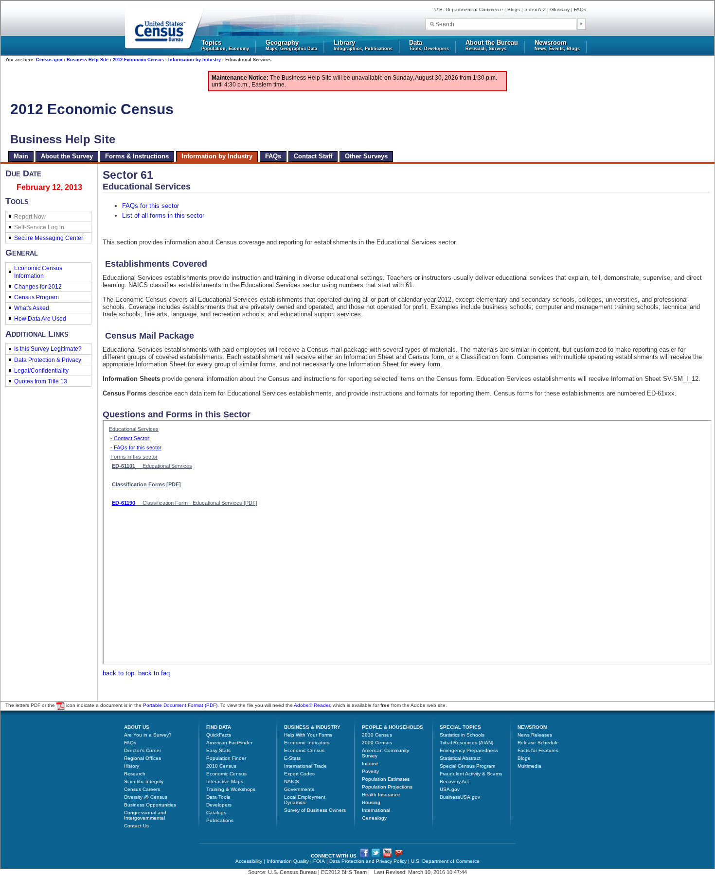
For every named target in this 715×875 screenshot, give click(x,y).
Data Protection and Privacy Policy (368, 861)
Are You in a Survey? (148, 735)
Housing (371, 802)
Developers (219, 804)
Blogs (513, 9)
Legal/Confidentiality (41, 371)
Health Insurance (381, 794)
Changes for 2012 (38, 287)
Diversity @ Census (145, 797)
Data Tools (218, 797)
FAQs (580, 9)
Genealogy (374, 818)
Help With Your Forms (308, 735)
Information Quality (288, 861)
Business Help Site (87, 59)
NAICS (291, 781)
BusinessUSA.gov (460, 797)
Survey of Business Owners (315, 810)
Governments (299, 789)
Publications (219, 820)
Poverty (370, 771)
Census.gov (49, 59)
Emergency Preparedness (469, 750)
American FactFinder (229, 742)
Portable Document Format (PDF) (180, 705)
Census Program (36, 297)
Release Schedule (538, 742)
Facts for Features (538, 750)
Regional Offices (142, 758)
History (131, 766)
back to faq (154, 673)
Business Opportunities (150, 804)
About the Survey (67, 156)
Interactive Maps (224, 781)
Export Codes (299, 773)
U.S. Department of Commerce (468, 9)
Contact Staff (313, 156)
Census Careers (142, 789)
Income (370, 763)
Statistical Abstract (460, 758)
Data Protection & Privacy (47, 360)
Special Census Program (467, 766)
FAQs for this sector (150, 205)
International (376, 810)
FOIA (319, 861)
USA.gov (450, 789)
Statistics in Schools (462, 735)
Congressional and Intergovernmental (145, 815)
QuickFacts (218, 735)
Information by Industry (194, 59)
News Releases (535, 735)
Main (21, 156)
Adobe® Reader (312, 705)
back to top (118, 673)
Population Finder (226, 758)
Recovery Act (454, 781)
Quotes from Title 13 (40, 381)
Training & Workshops (230, 789)
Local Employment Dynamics (304, 799)
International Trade (305, 766)
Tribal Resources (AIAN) (466, 742)
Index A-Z (535, 9)
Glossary (560, 9)
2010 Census (221, 766)
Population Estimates (386, 779)
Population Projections (387, 786)
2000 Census (377, 742)
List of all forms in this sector (163, 215)
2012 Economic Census (138, 59)
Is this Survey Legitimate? (48, 349)
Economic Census (226, 773)
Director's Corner (142, 750)
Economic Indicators (306, 742)
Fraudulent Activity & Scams (471, 773)
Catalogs (216, 812)
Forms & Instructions (137, 156)
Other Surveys (366, 156)
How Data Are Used (40, 319)
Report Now (30, 217)
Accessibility (248, 861)
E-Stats (292, 758)
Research (134, 773)
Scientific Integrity (143, 781)
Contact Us (136, 825)
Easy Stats (218, 750)
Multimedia (529, 766)
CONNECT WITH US (334, 855)
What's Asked (31, 308)
